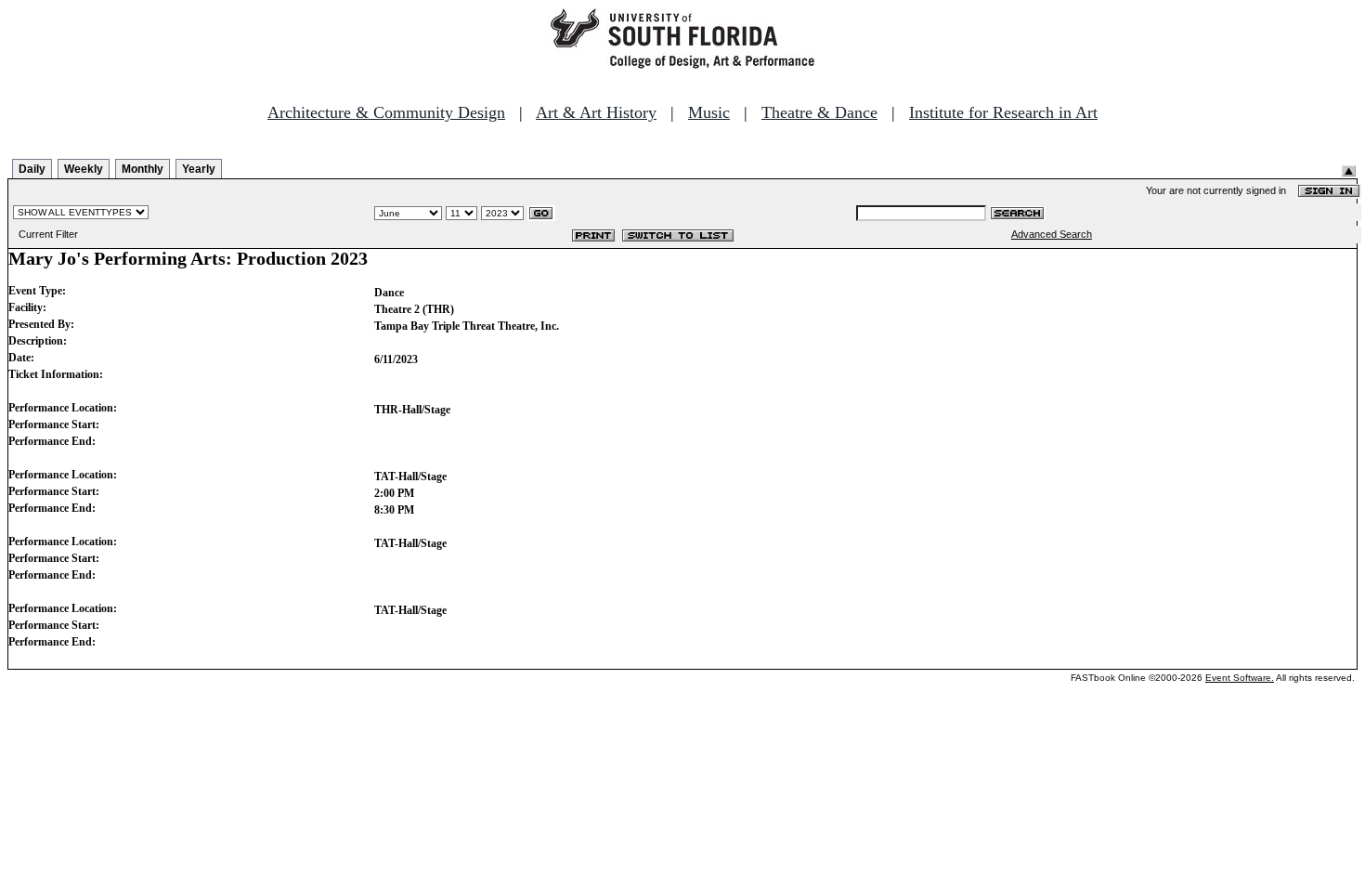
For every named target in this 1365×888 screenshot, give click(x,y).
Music (709, 112)
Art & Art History (596, 112)
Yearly (198, 169)
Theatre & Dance (819, 112)
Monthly (142, 169)
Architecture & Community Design (386, 112)
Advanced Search (1051, 234)
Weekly (83, 169)
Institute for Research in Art (1003, 112)
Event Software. (1239, 678)
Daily (32, 169)
